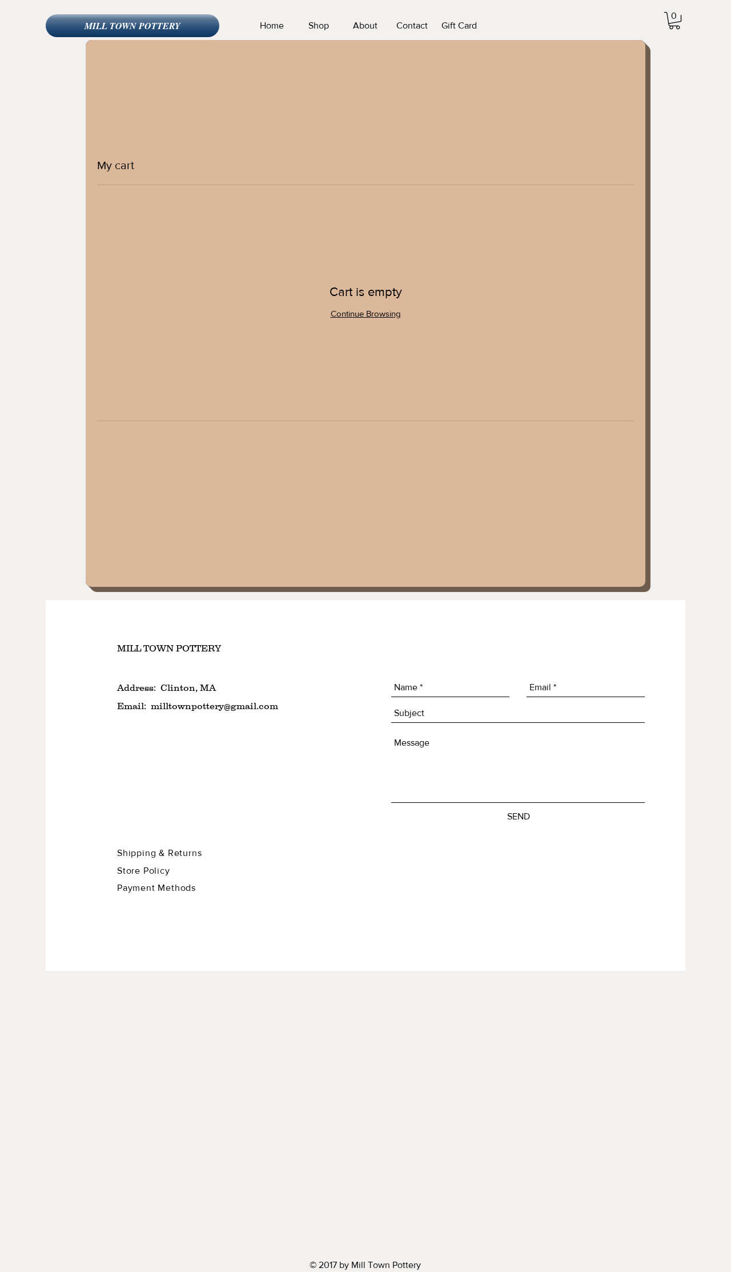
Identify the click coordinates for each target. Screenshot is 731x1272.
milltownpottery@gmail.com (214, 706)
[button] (674, 20)
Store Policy (144, 870)
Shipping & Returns (160, 853)
